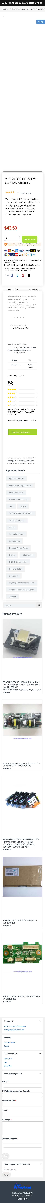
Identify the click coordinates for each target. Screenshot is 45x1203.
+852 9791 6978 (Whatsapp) (15, 1026)
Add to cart (31, 239)
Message (7, 1120)
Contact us (8, 1059)
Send (6, 1156)
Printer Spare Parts (18, 9)
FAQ (5, 1062)
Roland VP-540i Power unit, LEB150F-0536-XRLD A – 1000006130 (21, 764)
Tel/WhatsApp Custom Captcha (16, 1091)
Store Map (8, 1066)
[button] (12, 275)
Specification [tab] (34, 289)
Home (4, 9)
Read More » (7, 692)
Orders (6, 1046)
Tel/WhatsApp (9, 1100)
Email (5, 1110)
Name (5, 1081)
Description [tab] (13, 289)
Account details (9, 1042)
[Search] (39, 605)
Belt (24, 347)
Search (6, 1175)
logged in (20, 420)
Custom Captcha (10, 1139)
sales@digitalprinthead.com (14, 1030)
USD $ (39, 22)
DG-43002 (21, 353)
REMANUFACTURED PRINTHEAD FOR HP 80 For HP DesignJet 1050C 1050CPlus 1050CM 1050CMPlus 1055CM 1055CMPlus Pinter (21, 843)
